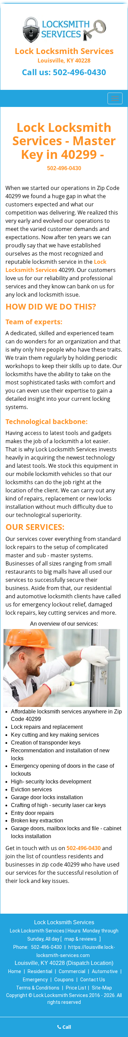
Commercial (72, 971)
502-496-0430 (79, 72)
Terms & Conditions (37, 988)
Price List (76, 988)
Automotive (105, 971)
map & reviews (81, 939)
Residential (40, 971)
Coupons (64, 979)
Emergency (35, 979)
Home (14, 971)
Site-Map (102, 988)
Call (66, 1027)
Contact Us (92, 979)
